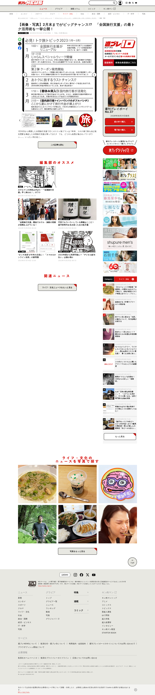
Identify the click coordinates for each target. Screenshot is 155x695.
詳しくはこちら (24, 692)
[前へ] (24, 74)
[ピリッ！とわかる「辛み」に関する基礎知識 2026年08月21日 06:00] (117, 524)
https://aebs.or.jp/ (45, 586)
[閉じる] (135, 689)
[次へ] (94, 74)
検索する (114, 3)
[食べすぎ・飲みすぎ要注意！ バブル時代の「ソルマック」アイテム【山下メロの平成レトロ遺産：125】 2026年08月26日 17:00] (117, 484)
